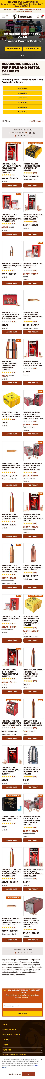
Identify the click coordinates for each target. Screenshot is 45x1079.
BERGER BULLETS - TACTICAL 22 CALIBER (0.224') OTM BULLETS (11, 414)
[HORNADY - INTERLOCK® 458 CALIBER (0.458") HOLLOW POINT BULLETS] (12, 349)
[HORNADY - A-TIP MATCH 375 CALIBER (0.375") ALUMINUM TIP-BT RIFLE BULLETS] (12, 300)
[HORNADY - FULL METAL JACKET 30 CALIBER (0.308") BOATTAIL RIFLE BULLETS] (33, 906)
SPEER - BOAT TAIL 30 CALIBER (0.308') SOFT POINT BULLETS (32, 568)
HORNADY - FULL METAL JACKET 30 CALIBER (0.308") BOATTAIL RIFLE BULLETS (31, 923)
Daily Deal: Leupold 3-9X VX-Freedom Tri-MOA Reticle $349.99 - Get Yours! (22, 10)
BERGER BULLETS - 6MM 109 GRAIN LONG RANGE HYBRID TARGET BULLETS (11, 466)
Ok (28, 1074)
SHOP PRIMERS (32, 49)
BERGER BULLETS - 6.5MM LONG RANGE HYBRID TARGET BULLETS (31, 167)
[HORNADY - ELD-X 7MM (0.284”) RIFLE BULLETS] (33, 251)
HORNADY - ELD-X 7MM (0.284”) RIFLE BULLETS (32, 266)
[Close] (41, 1059)
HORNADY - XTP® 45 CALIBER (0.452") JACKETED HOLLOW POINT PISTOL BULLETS (33, 415)
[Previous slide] (2, 39)
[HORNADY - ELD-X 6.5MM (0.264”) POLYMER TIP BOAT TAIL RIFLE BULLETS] (12, 202)
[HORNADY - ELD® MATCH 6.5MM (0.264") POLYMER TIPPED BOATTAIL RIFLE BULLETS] (12, 151)
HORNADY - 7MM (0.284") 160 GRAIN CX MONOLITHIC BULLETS (32, 723)
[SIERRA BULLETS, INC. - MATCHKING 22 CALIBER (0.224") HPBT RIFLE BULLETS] (12, 906)
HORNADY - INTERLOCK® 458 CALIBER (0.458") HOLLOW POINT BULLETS (9, 365)
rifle (20, 962)
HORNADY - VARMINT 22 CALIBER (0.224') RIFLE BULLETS (11, 266)
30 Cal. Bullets (22, 102)
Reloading (11, 970)
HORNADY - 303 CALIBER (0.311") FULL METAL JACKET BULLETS (11, 771)
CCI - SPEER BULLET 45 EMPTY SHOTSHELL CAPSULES (11, 819)
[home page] (22, 16)
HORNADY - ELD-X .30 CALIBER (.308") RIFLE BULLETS (11, 619)
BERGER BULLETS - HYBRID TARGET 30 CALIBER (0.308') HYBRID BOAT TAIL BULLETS (31, 621)
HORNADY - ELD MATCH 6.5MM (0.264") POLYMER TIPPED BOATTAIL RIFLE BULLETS (32, 674)
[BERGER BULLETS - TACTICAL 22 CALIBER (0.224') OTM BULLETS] (12, 400)
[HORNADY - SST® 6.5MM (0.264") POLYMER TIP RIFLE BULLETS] (12, 657)
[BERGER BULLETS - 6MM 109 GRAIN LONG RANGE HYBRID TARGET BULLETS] (12, 451)
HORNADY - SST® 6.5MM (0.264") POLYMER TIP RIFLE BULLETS (10, 673)
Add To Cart (11, 185)
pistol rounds (13, 965)
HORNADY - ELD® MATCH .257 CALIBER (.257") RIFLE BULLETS (32, 363)
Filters (7, 121)
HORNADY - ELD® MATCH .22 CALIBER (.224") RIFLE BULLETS (11, 517)
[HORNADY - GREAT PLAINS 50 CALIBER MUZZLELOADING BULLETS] (33, 755)
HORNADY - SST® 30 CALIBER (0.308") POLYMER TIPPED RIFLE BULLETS (33, 518)
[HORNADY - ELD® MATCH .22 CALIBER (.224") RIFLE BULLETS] (12, 502)
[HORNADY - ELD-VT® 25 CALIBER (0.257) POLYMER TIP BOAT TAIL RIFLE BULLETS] (33, 857)
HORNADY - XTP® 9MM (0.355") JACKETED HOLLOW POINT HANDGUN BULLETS (32, 466)
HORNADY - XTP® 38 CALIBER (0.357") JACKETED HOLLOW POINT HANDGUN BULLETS (31, 821)
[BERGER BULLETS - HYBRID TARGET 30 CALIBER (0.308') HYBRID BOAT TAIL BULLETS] (33, 604)
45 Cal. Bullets (23, 112)
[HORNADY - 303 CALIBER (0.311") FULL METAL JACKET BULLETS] (12, 755)
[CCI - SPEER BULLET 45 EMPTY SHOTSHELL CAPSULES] (12, 804)
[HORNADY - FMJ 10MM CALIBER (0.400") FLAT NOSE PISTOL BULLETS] (12, 708)
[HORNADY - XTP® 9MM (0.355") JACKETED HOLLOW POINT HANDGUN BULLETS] (33, 451)
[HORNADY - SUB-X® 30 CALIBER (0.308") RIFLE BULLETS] (33, 202)
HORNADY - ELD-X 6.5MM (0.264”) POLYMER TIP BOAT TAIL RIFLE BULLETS (11, 218)
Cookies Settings (15, 1074)
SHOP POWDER (13, 49)
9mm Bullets (22, 107)
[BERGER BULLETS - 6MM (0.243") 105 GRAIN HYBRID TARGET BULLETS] (33, 300)
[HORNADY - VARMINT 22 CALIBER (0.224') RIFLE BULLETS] (12, 251)
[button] (3, 16)
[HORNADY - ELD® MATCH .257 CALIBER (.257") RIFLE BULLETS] (33, 349)
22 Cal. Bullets (23, 88)
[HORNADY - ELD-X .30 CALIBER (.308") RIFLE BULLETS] (12, 604)
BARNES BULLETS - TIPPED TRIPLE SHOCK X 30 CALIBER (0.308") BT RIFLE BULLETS (11, 569)
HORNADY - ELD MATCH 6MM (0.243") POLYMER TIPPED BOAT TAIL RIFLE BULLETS (11, 873)
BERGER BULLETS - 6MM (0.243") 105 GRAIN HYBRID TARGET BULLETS (32, 316)
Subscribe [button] (22, 1013)
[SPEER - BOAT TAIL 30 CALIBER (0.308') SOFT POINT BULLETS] (33, 553)
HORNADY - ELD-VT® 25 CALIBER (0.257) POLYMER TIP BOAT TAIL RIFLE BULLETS (33, 873)
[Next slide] (42, 39)
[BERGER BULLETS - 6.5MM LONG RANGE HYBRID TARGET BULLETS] (33, 151)
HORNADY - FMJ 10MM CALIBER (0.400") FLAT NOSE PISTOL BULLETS (11, 723)
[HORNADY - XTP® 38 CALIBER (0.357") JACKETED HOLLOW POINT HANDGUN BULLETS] (33, 804)
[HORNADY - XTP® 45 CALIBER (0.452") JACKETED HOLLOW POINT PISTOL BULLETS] (33, 400)
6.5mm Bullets (22, 98)
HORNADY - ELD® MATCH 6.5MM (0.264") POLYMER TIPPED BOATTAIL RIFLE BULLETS (11, 168)
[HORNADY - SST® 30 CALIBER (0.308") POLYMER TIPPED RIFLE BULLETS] (33, 502)
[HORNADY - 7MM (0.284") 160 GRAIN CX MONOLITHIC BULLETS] (33, 708)
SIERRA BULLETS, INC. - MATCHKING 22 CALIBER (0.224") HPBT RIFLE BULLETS (11, 922)
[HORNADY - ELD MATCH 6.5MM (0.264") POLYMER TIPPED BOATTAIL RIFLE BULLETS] (33, 657)
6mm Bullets (22, 93)
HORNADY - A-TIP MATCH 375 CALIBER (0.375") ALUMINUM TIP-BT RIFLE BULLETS (11, 316)
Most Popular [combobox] (35, 121)
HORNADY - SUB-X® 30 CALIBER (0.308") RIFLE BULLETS (32, 217)
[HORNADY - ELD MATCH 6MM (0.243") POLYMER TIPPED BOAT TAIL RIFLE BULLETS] (12, 857)
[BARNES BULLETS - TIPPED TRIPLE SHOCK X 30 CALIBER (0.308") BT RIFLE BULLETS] (12, 553)
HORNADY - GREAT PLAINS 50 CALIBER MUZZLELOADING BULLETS (31, 771)
